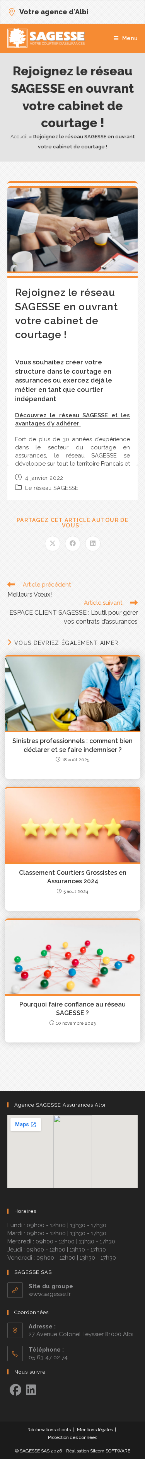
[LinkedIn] (31, 1390)
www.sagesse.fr (50, 1294)
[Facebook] (15, 1390)
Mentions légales (95, 1429)
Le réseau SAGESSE (51, 488)
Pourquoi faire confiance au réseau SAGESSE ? (72, 1009)
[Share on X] (52, 543)
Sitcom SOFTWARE (110, 1451)
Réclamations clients (49, 1429)
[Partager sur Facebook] (72, 543)
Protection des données (72, 1437)
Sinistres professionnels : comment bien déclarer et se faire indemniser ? (72, 745)
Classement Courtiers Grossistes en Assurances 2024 (72, 877)
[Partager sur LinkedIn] (93, 543)
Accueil (19, 136)
